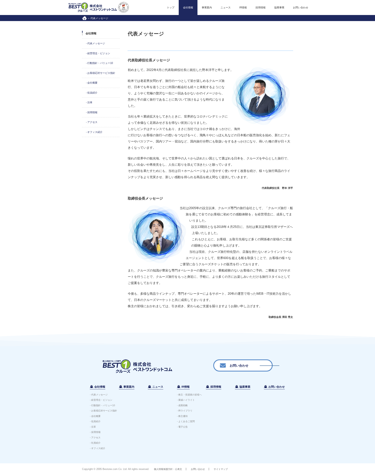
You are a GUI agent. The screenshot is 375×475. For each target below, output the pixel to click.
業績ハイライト (186, 400)
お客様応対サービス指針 (101, 73)
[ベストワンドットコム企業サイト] (84, 17)
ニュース (226, 7)
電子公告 (183, 426)
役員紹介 (92, 92)
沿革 (89, 102)
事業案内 (207, 7)
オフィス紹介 (95, 132)
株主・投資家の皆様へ (190, 394)
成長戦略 (183, 405)
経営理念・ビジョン (98, 53)
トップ (170, 7)
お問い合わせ (300, 7)
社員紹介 (96, 442)
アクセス (92, 122)
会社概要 (92, 82)
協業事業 (279, 7)
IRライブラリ (185, 410)
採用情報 (260, 7)
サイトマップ (221, 469)
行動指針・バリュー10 (100, 63)
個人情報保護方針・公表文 (168, 469)
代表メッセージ (96, 43)
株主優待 (183, 416)
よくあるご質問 (186, 421)
